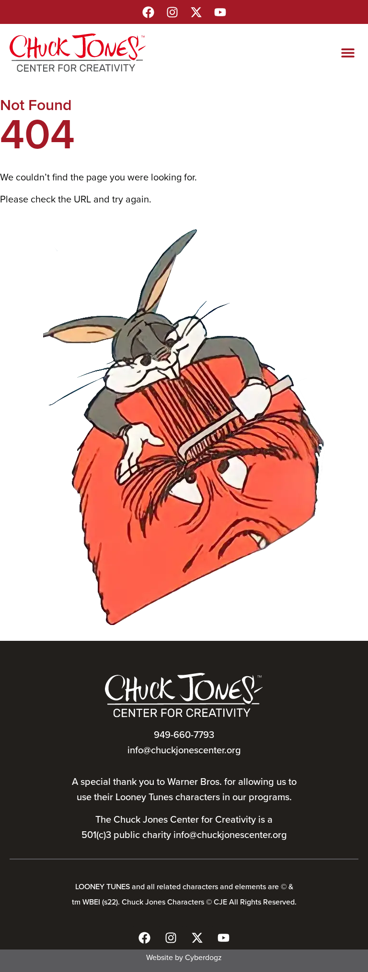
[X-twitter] (196, 12)
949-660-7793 (184, 734)
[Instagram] (172, 12)
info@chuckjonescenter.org (184, 750)
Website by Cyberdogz (184, 957)
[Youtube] (220, 12)
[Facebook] (148, 12)
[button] (347, 53)
